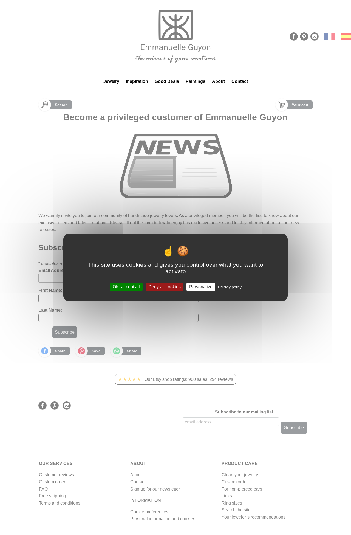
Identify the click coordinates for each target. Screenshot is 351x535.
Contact (239, 81)
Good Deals (167, 81)
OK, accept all (126, 287)
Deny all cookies (164, 287)
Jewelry (111, 81)
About (218, 81)
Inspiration (137, 81)
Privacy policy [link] (230, 287)
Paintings (195, 81)
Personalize (201, 287)
